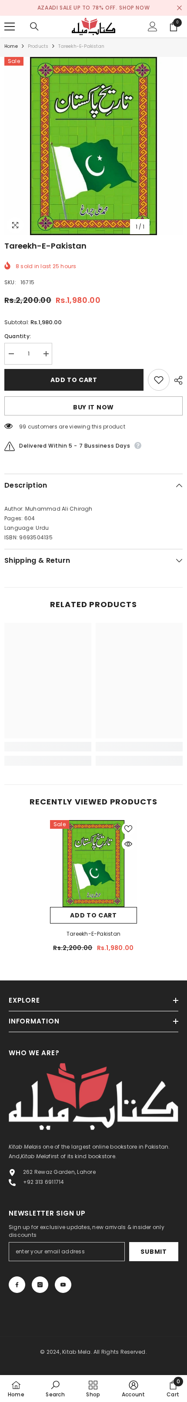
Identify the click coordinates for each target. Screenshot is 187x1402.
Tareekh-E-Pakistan (93, 933)
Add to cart (73, 379)
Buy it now (93, 407)
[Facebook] (17, 1284)
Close (179, 8)
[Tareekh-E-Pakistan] (93, 863)
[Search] (34, 26)
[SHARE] (176, 380)
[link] (47, 746)
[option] (93, 146)
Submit (153, 1251)
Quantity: (17, 336)
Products (38, 46)
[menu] (9, 26)
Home (11, 46)
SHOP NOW (134, 7)
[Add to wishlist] (159, 380)
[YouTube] (63, 1284)
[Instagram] (40, 1284)
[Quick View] (128, 844)
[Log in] (152, 26)
